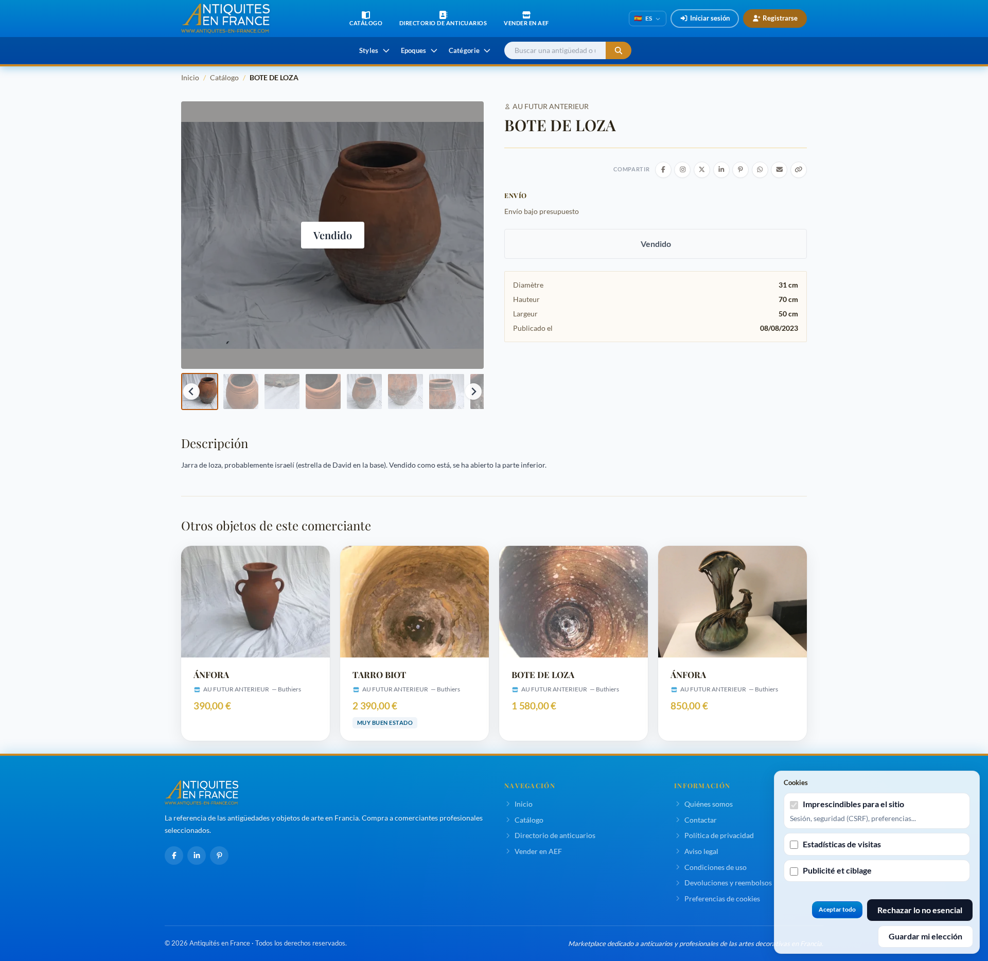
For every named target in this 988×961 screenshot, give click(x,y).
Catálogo (224, 77)
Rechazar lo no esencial (919, 910)
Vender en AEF (538, 851)
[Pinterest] (219, 855)
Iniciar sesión (710, 18)
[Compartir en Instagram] (682, 170)
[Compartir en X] (702, 170)
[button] (199, 391)
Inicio (190, 77)
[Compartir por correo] (779, 170)
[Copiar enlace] (798, 170)
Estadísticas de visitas (842, 844)
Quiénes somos (708, 803)
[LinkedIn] (196, 855)
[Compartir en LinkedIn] (721, 170)
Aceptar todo (837, 909)
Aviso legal (701, 851)
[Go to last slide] (191, 391)
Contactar (700, 819)
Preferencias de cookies (722, 898)
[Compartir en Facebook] (663, 170)
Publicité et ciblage (837, 870)
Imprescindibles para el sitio (853, 804)
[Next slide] (473, 391)
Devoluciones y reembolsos (728, 882)
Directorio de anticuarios (555, 835)
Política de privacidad (719, 835)
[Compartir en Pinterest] (740, 170)
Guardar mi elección (925, 936)
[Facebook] (174, 855)
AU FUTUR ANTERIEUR (551, 106)
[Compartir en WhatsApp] (760, 170)
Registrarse (780, 18)
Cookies (796, 782)
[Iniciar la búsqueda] (618, 51)
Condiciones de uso (715, 867)
